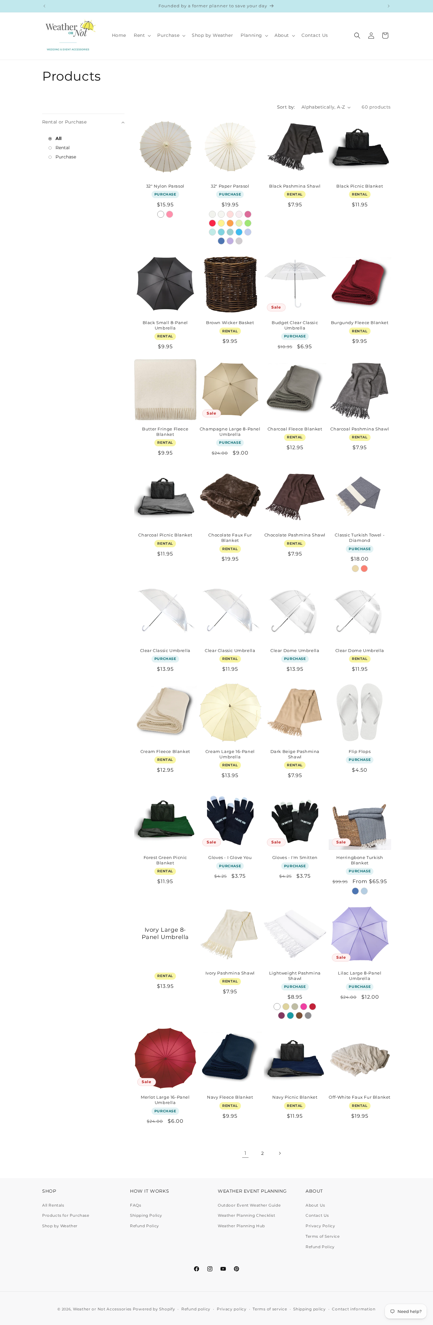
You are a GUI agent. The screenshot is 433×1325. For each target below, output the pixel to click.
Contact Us (317, 1215)
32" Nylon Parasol (165, 186)
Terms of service (270, 1309)
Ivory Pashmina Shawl (230, 972)
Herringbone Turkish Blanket (359, 860)
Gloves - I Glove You (230, 857)
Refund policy (195, 1309)
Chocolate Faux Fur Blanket (230, 537)
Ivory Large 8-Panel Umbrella (165, 933)
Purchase (65, 157)
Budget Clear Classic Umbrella (295, 325)
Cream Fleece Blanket (165, 751)
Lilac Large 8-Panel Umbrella (359, 975)
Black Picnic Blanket (359, 186)
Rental (62, 147)
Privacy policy (232, 1309)
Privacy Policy (320, 1225)
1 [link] (245, 1153)
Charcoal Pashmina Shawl (359, 428)
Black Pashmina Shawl (294, 186)
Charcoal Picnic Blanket (165, 534)
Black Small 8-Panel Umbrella (165, 325)
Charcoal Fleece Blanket (295, 428)
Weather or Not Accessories (102, 1309)
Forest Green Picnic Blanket (165, 860)
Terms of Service (323, 1236)
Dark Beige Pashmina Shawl (295, 754)
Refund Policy (144, 1225)
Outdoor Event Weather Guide (249, 1205)
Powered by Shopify (154, 1309)
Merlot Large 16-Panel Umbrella (165, 1100)
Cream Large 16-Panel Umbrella (230, 754)
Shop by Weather (60, 1225)
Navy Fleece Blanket (230, 1097)
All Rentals (53, 1205)
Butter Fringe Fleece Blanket (165, 431)
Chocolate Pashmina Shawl (295, 534)
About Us (315, 1205)
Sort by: (286, 107)
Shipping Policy (146, 1215)
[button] (141, 35)
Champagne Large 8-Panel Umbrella (230, 431)
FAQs (135, 1205)
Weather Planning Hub (241, 1225)
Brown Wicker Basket (230, 322)
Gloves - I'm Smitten (295, 857)
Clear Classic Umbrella (165, 650)
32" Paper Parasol (230, 186)
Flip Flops (360, 751)
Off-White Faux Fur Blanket (360, 1097)
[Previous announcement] (44, 6)
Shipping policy (309, 1309)
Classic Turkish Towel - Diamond (360, 537)
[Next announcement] (389, 6)
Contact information (353, 1309)
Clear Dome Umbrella (294, 650)
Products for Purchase (65, 1215)
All (57, 138)
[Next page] (280, 1153)
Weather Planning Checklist (246, 1215)
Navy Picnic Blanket (294, 1097)
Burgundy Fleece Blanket (360, 322)
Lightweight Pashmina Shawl (295, 975)
